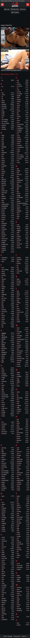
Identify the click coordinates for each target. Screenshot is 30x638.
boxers (8, 219)
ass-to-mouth (8, 123)
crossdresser (22, 147)
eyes (8, 261)
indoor (8, 426)
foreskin (8, 309)
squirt (8, 612)
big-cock (8, 181)
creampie (22, 145)
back (8, 137)
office (22, 392)
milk (22, 349)
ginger (8, 344)
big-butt (8, 179)
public (8, 484)
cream (22, 143)
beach (8, 160)
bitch (8, 187)
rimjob (8, 516)
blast (8, 194)
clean (22, 107)
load (22, 308)
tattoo (23, 505)
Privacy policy (17, 636)
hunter (8, 416)
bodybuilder (8, 206)
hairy (8, 370)
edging (22, 230)
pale (22, 421)
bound (8, 217)
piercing (8, 448)
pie (22, 442)
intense (8, 430)
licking (22, 302)
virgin (23, 579)
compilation (22, 128)
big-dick (8, 183)
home (8, 393)
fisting (8, 300)
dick (22, 184)
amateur (8, 104)
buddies (8, 246)
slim (8, 577)
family (8, 273)
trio (23, 551)
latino (22, 295)
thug (23, 525)
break (8, 227)
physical (22, 440)
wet (23, 597)
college (22, 126)
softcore (8, 593)
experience (8, 257)
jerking (22, 263)
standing (8, 614)
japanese (22, 259)
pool (8, 457)
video (23, 575)
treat (23, 546)
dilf (22, 190)
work (23, 606)
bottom (8, 215)
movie (22, 364)
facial (8, 271)
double (22, 201)
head (8, 385)
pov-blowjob (8, 471)
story (23, 453)
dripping (22, 211)
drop (22, 214)
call (22, 80)
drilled (22, 209)
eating (22, 226)
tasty (23, 504)
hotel (8, 402)
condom (22, 132)
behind (8, 171)
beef (8, 170)
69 (8, 86)
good (8, 350)
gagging (8, 333)
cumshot (22, 158)
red (8, 506)
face (8, 267)
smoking (8, 585)
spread (8, 610)
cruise (22, 149)
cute (22, 160)
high (8, 389)
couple (22, 137)
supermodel (23, 480)
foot (8, 308)
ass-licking (8, 121)
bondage (8, 208)
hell (8, 387)
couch (22, 136)
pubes (8, 482)
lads (22, 291)
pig (8, 449)
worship (23, 608)
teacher (23, 507)
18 (8, 80)
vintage (23, 577)
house (8, 404)
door (22, 199)
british (8, 233)
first (8, 296)
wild (23, 603)
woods (23, 604)
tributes (23, 548)
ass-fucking (8, 119)
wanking (23, 587)
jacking (22, 257)
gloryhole (8, 348)
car (22, 88)
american (8, 108)
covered (22, 139)
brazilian (8, 225)
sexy (8, 550)
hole (8, 391)
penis (22, 434)
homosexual (8, 397)
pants (22, 423)
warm (23, 589)
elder (22, 232)
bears (8, 164)
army (8, 114)
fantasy (8, 275)
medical (22, 345)
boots (8, 212)
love (22, 316)
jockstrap (22, 271)
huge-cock (8, 408)
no (22, 384)
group (8, 358)
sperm (8, 604)
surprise (23, 482)
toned (23, 534)
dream (22, 207)
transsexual (23, 544)
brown (8, 236)
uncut (23, 563)
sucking (23, 474)
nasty (22, 374)
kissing (22, 281)
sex (8, 549)
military (22, 347)
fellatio (8, 287)
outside (22, 411)
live (22, 306)
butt (8, 252)
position (8, 465)
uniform (23, 569)
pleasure (8, 453)
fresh (8, 317)
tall (23, 500)
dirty (22, 191)
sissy (8, 566)
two (23, 557)
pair (22, 419)
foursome (8, 311)
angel (8, 112)
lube (22, 318)
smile (8, 583)
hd (8, 383)
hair (8, 368)
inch (8, 422)
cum (22, 153)
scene (8, 537)
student (23, 469)
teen (23, 513)
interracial (8, 431)
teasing (23, 511)
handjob (8, 374)
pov (8, 469)
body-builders (8, 204)
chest (22, 97)
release (8, 510)
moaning (22, 353)
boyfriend (8, 223)
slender (8, 575)
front (8, 321)
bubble (8, 242)
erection (22, 240)
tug (23, 553)
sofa (8, 591)
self (8, 545)
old (22, 396)
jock (22, 269)
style (23, 471)
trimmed (23, 549)
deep (22, 178)
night (22, 380)
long (22, 314)
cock (22, 122)
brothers (8, 235)
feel (8, 283)
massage (22, 335)
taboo (23, 496)
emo (22, 234)
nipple (22, 382)
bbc (8, 156)
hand (8, 372)
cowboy (22, 141)
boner (8, 210)
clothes (22, 116)
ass (8, 117)
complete (22, 130)
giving (8, 346)
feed (8, 281)
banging (8, 147)
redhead (8, 508)
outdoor (22, 409)
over (22, 413)
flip (8, 304)
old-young (22, 398)
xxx (23, 616)
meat (22, 343)
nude (22, 386)
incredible (8, 424)
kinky (22, 279)
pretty (8, 476)
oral (22, 403)
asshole (8, 125)
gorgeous (8, 352)
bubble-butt (8, 244)
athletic (8, 127)
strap (23, 457)
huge (8, 406)
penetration (22, 432)
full (8, 325)
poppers (8, 459)
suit (23, 476)
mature (22, 341)
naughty (22, 376)
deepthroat (22, 180)
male (22, 328)
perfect (22, 436)
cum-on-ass (22, 155)
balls (8, 145)
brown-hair (8, 238)
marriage (22, 332)
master (22, 337)
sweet (23, 490)
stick (23, 448)
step (8, 617)
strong (23, 465)
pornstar (8, 463)
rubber (8, 529)
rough (8, 527)
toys (23, 540)
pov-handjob (8, 472)
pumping (8, 488)
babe (8, 135)
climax (22, 111)
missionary (22, 351)
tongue (23, 536)
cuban (22, 151)
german (8, 342)
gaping (8, 339)
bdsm (8, 158)
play (8, 451)
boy (8, 221)
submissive (23, 472)
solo (8, 594)
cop (22, 134)
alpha (8, 102)
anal (8, 110)
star (8, 615)
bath (8, 154)
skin (8, 570)
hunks (8, 414)
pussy (8, 490)
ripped (8, 519)
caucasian (22, 93)
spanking (8, 600)
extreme (8, 259)
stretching (23, 459)
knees (22, 285)
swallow (23, 484)
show (8, 562)
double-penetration (22, 203)
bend (8, 173)
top (23, 538)
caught (22, 95)
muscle (22, 366)
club (22, 118)
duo (22, 218)
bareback (8, 152)
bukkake (8, 250)
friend (8, 319)
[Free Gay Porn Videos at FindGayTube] (15, 4)
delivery (22, 182)
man (22, 330)
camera (22, 84)
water (23, 593)
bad (8, 139)
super (23, 478)
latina (22, 293)
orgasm (22, 405)
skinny (8, 571)
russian (8, 531)
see (8, 543)
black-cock (8, 191)
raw (8, 502)
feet (8, 285)
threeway (23, 519)
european (22, 244)
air (8, 96)
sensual (8, 547)
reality (8, 504)
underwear (23, 567)
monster (22, 356)
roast (8, 521)
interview (8, 433)
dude (22, 216)
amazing (8, 106)
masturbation (22, 339)
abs (8, 93)
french (8, 315)
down (21, 205)
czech (22, 162)
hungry (8, 412)
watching (23, 591)
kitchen (22, 283)
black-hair (8, 192)
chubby (22, 101)
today (23, 532)
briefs (8, 231)
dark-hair (22, 174)
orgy (22, 407)
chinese (22, 99)
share (8, 554)
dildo (22, 188)
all (8, 98)
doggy (22, 195)
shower (8, 564)
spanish (8, 598)
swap (23, 486)
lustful (22, 321)
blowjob (8, 198)
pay (22, 431)
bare (8, 150)
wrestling (23, 610)
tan (23, 502)
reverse (8, 512)
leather (22, 299)
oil (22, 394)
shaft (8, 552)
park (22, 425)
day (22, 176)
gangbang (8, 337)
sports (8, 608)
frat (8, 313)
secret (8, 539)
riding (8, 514)
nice (22, 378)
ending (22, 236)
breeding (8, 229)
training (23, 542)
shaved (8, 556)
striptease (23, 461)
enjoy (22, 238)
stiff (23, 449)
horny (8, 398)
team (23, 509)
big (8, 177)
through (23, 523)
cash (22, 90)
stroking (23, 463)
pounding (8, 467)
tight (23, 528)
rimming (8, 517)
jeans (22, 261)
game (8, 335)
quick (8, 496)
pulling (8, 486)
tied (23, 526)
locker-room (22, 312)
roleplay (8, 523)
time (23, 530)
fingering (8, 294)
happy (8, 377)
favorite (8, 279)
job (22, 267)
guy (8, 360)
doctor (22, 193)
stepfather (8, 619)
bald (8, 143)
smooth (8, 587)
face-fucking (8, 269)
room (8, 525)
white (23, 599)
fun (8, 327)
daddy (22, 170)
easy (22, 224)
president (8, 474)
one (22, 399)
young (23, 625)
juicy (22, 273)
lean (22, 297)
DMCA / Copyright (8, 636)
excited (22, 247)
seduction (8, 541)
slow (8, 579)
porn (8, 461)
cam (22, 82)
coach (22, 120)
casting (22, 92)
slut (8, 581)
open (22, 401)
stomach (23, 451)
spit (8, 606)
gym (8, 362)
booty (8, 214)
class (22, 103)
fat (8, 277)
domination (22, 197)
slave (8, 573)
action (8, 94)
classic (22, 105)
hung (8, 410)
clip (22, 113)
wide (23, 601)
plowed (8, 455)
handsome (8, 375)
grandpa (8, 354)
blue (8, 200)
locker (22, 310)
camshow (22, 86)
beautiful (8, 166)
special (8, 602)
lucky (22, 320)
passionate (22, 429)
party (22, 427)
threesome (23, 517)
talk (23, 498)
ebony (22, 228)
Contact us (23, 636)
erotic (22, 242)
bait (8, 141)
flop (8, 306)
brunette (8, 240)
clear (22, 109)
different (22, 186)
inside (8, 428)
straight (23, 455)
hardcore (8, 381)
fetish (8, 288)
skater (8, 568)
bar (8, 149)
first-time (8, 298)
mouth (22, 362)
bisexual (8, 185)
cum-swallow (22, 157)
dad (22, 169)
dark (22, 172)
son (8, 596)
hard (8, 379)
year (23, 623)
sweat (23, 488)
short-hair (8, 558)
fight (8, 290)
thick (23, 515)
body (8, 202)
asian (8, 115)
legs (22, 300)
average (8, 129)
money (22, 354)
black (8, 189)
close (22, 114)
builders (8, 248)
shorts (8, 560)
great (8, 356)
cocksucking (22, 124)
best (8, 175)
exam (22, 246)
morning (22, 360)
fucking (8, 323)
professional (8, 480)
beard (8, 162)
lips (22, 304)
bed (8, 168)
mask (22, 333)
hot (8, 400)
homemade (8, 395)
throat (23, 521)
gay (8, 341)
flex (8, 302)
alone (8, 100)
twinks (23, 555)
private (8, 478)
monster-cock (22, 358)
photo (22, 438)
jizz (22, 265)
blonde (8, 196)
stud (23, 467)
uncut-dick (23, 565)
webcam (23, 595)
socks (8, 589)
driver (22, 213)
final (8, 292)
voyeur (23, 581)
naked (22, 372)
